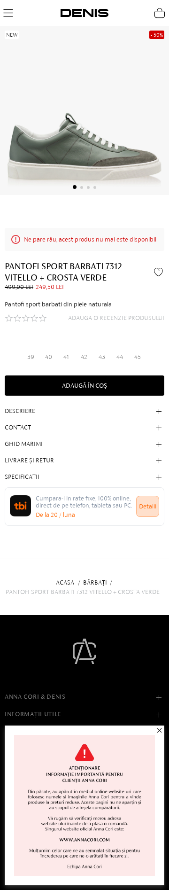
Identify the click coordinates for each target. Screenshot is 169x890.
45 (137, 356)
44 (119, 356)
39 (30, 356)
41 (66, 356)
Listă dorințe (160, 272)
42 (84, 356)
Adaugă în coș (84, 385)
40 (48, 356)
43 (102, 356)
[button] (75, 187)
